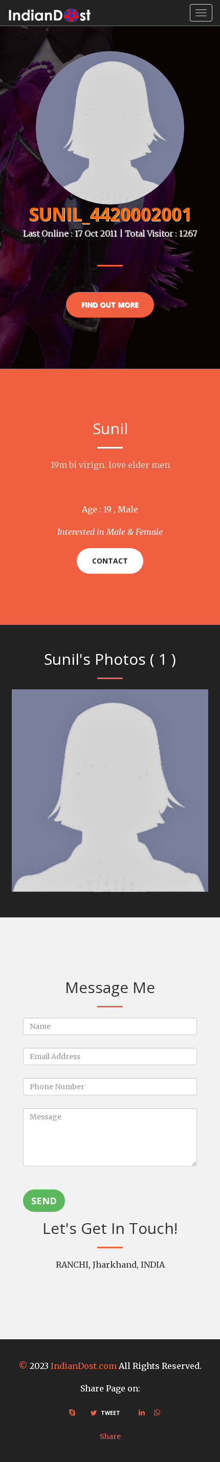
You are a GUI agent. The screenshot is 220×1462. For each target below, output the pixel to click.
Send (44, 1201)
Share (110, 1436)
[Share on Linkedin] (142, 1412)
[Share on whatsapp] (157, 1412)
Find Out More (110, 304)
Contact (110, 561)
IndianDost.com (84, 1366)
